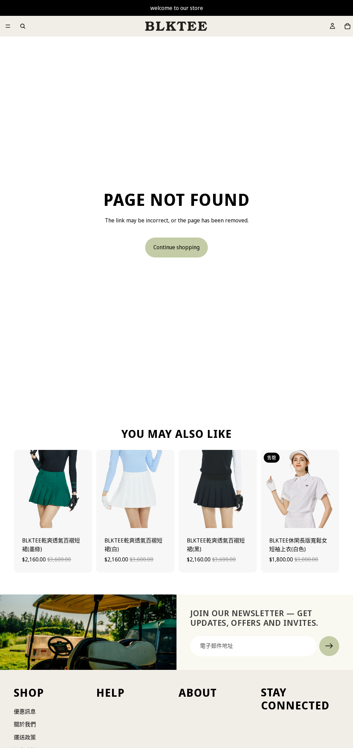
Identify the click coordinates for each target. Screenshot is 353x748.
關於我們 (25, 724)
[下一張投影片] (84, 488)
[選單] (8, 26)
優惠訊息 (25, 711)
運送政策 (25, 737)
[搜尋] (22, 26)
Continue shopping (176, 247)
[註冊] (329, 646)
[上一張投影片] (21, 488)
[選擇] (81, 517)
